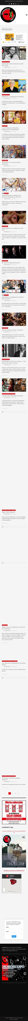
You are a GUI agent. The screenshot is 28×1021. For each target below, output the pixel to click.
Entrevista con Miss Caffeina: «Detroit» (11, 778)
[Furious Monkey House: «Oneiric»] (12, 319)
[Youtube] (16, 4)
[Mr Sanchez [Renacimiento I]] (12, 252)
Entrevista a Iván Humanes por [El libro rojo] (12, 64)
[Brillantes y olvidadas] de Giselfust (13, 96)
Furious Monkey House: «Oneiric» (12, 330)
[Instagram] (11, 4)
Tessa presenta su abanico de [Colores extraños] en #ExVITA (11, 196)
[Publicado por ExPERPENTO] (2, 67)
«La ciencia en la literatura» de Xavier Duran (14, 663)
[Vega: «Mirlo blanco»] (12, 459)
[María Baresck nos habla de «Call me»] (12, 217)
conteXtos (5, 61)
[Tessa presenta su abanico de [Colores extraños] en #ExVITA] (14, 184)
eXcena (4, 125)
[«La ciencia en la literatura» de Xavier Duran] (12, 610)
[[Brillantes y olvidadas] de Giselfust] (12, 86)
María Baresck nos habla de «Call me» (12, 229)
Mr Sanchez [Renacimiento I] (11, 262)
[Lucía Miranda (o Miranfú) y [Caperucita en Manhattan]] (12, 117)
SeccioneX (11, 393)
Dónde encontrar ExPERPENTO (14, 871)
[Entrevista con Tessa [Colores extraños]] (12, 151)
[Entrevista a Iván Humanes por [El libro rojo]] (12, 53)
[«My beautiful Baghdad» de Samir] (12, 385)
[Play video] (10, 184)
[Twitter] (14, 4)
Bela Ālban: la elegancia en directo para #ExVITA (13, 297)
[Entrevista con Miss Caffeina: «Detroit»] (12, 725)
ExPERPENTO (7, 67)
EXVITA (6, 193)
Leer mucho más (4, 76)
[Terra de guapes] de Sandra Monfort (14, 1)
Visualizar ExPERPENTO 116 (8, 831)
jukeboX (5, 160)
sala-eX (4, 393)
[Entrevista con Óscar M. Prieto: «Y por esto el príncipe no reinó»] (12, 350)
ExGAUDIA (18, 947)
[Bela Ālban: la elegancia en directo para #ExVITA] (14, 286)
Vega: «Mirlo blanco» (8, 512)
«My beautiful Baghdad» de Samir (12, 396)
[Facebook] (9, 4)
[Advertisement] (11, 906)
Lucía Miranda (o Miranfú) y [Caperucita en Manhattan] (10, 128)
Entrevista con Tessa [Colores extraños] (11, 163)
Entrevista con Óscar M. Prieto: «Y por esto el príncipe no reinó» (14, 362)
